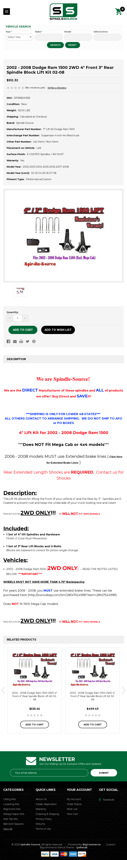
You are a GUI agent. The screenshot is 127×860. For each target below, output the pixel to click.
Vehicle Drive (101, 31)
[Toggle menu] (6, 11)
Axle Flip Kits (10, 818)
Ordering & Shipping (47, 814)
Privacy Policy (44, 818)
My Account (74, 799)
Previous (3, 690)
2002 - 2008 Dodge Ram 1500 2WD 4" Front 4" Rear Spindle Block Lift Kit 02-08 (34, 696)
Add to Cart (34, 724)
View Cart (72, 814)
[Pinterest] (34, 341)
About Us (41, 799)
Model (67, 31)
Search (55, 45)
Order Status (74, 804)
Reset (72, 45)
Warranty (41, 809)
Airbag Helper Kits (13, 814)
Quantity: (13, 312)
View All (7, 828)
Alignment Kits (12, 809)
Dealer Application (46, 804)
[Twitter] (27, 341)
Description (16, 359)
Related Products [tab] (21, 639)
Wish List (72, 809)
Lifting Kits (9, 799)
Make (38, 31)
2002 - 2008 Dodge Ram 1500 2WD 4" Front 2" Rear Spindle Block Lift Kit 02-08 (92, 696)
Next (124, 690)
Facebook (108, 799)
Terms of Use (43, 828)
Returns (40, 823)
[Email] (15, 341)
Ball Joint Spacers (13, 823)
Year (9, 31)
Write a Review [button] (56, 87)
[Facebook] (8, 341)
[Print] (21, 341)
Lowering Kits (11, 804)
